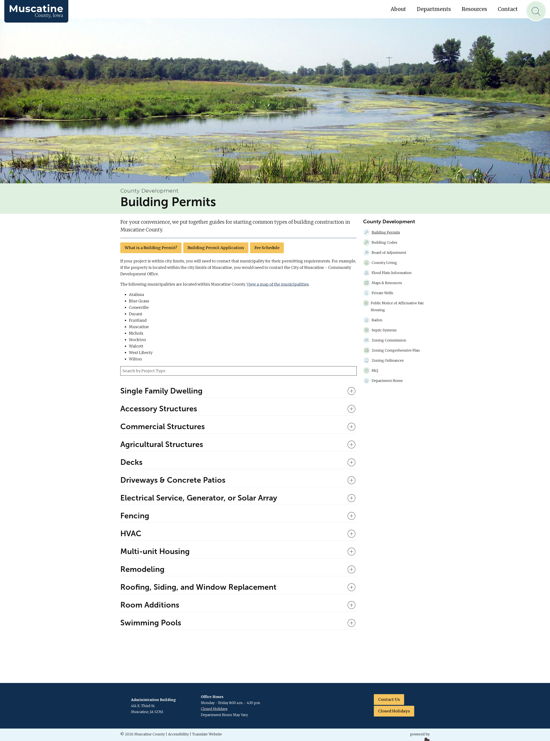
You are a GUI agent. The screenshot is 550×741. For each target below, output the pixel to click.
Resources (474, 9)
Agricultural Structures (161, 444)
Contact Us (389, 699)
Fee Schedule (267, 247)
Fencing (134, 515)
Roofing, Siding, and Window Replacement (198, 587)
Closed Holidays (214, 709)
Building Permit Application (216, 247)
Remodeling (142, 569)
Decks (131, 462)
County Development (149, 191)
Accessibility (178, 734)
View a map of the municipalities (278, 284)
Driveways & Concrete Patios (172, 480)
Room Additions (149, 605)
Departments (434, 9)
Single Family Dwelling (161, 391)
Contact (508, 9)
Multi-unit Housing (155, 551)
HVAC (130, 533)
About (398, 9)
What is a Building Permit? (151, 247)
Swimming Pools (150, 623)
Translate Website (207, 734)
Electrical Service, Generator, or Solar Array (198, 498)
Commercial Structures (162, 426)
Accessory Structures (158, 408)
